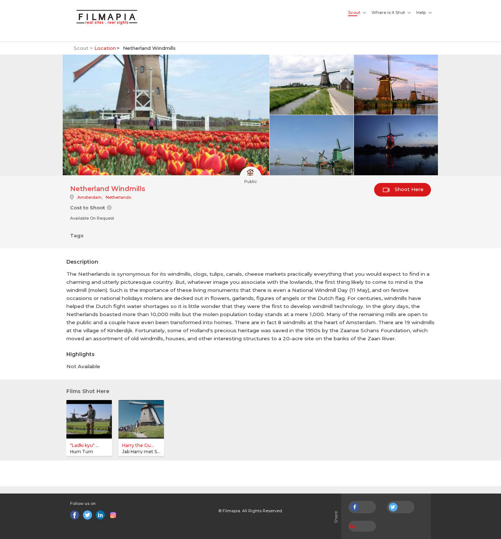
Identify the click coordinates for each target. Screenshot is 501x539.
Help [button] (421, 12)
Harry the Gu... (138, 445)
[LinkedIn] (100, 515)
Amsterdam (89, 197)
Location (105, 48)
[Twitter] (87, 515)
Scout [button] (354, 12)
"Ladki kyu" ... (84, 445)
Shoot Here (408, 189)
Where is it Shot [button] (388, 12)
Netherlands (118, 197)
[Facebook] (74, 515)
